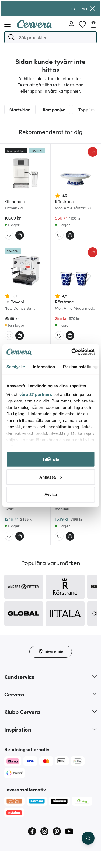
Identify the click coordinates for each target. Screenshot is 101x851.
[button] (12, 37)
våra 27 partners (35, 394)
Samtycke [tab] (15, 366)
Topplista (87, 109)
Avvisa (50, 494)
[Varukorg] (93, 24)
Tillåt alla (50, 459)
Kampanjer (54, 109)
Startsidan (19, 109)
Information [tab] (44, 366)
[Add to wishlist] (9, 235)
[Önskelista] (82, 24)
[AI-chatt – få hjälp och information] (88, 838)
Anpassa (47, 476)
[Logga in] (71, 24)
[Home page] (34, 26)
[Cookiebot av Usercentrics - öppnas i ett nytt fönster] (72, 351)
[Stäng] (92, 8)
